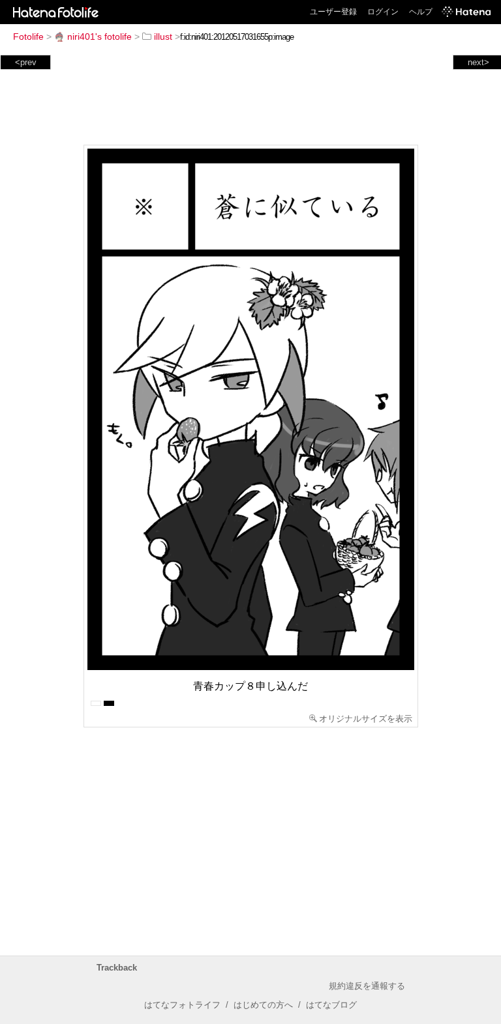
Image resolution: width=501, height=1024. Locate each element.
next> (478, 62)
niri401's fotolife (99, 36)
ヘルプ (421, 11)
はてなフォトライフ (182, 1005)
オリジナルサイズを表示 (365, 719)
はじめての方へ (263, 1005)
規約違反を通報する (367, 986)
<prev (26, 62)
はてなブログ (331, 1005)
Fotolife (28, 36)
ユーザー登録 (333, 11)
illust (163, 36)
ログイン (383, 11)
